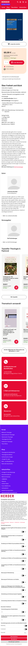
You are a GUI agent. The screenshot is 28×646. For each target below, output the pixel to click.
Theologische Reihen (7, 454)
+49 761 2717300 (8, 371)
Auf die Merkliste (10, 66)
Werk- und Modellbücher (8, 461)
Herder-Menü (26, 1)
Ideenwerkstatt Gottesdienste (9, 492)
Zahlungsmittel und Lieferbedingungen (10, 76)
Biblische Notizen (6, 476)
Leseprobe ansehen (15, 44)
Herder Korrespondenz (7, 490)
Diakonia (4, 481)
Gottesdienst (5, 488)
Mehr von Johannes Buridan (10, 215)
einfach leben (5, 483)
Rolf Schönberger (6, 100)
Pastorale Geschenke (7, 463)
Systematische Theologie (8, 434)
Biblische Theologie (7, 432)
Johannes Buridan (8, 98)
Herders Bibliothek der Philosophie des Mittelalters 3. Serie (12, 104)
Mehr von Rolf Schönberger (10, 242)
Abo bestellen (7, 414)
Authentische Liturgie (7, 457)
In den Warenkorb (17, 62)
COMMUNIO (4, 479)
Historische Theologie (7, 437)
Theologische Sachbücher (8, 452)
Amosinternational (6, 474)
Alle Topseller (14, 297)
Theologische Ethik (6, 439)
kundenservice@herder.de (10, 394)
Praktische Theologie (7, 441)
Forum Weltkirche (6, 486)
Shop (8, 7)
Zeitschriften (22, 7)
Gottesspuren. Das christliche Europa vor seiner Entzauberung (10, 278)
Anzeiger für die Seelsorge (8, 472)
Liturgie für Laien (6, 459)
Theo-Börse (14, 7)
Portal (3, 7)
